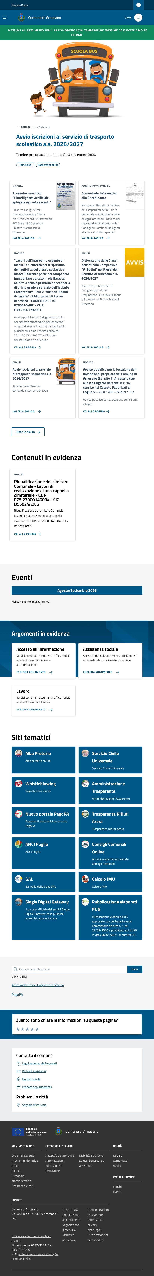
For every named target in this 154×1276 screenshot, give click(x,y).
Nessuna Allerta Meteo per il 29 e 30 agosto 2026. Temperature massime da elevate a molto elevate (77, 32)
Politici (16, 1170)
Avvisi (117, 1165)
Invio (135, 969)
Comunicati (120, 1160)
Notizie (117, 1155)
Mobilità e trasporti (91, 1155)
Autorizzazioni (54, 1160)
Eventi (117, 1191)
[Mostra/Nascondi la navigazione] (4, 17)
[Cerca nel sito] (138, 18)
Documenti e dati (22, 1186)
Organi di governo (23, 1155)
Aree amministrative (25, 1160)
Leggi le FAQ (70, 1209)
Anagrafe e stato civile (59, 1155)
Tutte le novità (25, 432)
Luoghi (117, 1186)
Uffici (15, 1165)
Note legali (94, 1230)
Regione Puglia (20, 5)
